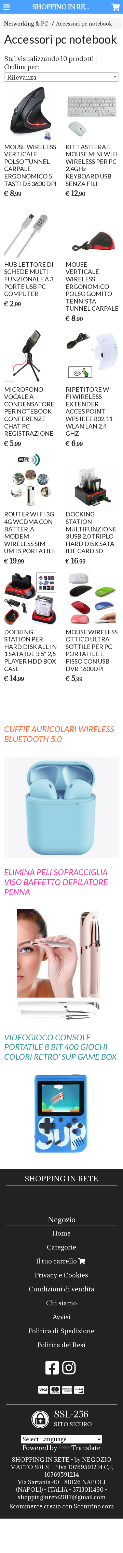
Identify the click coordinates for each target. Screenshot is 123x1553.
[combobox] (61, 77)
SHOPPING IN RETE (63, 7)
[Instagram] (69, 1371)
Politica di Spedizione (61, 1331)
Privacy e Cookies (61, 1275)
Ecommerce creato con (61, 1506)
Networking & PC (26, 23)
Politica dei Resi (61, 1345)
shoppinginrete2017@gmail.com (62, 1497)
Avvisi (62, 1317)
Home (61, 1233)
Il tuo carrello (57, 1261)
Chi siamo (61, 1303)
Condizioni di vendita (61, 1289)
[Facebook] (52, 1371)
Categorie (61, 1247)
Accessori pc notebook (84, 23)
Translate (85, 1448)
